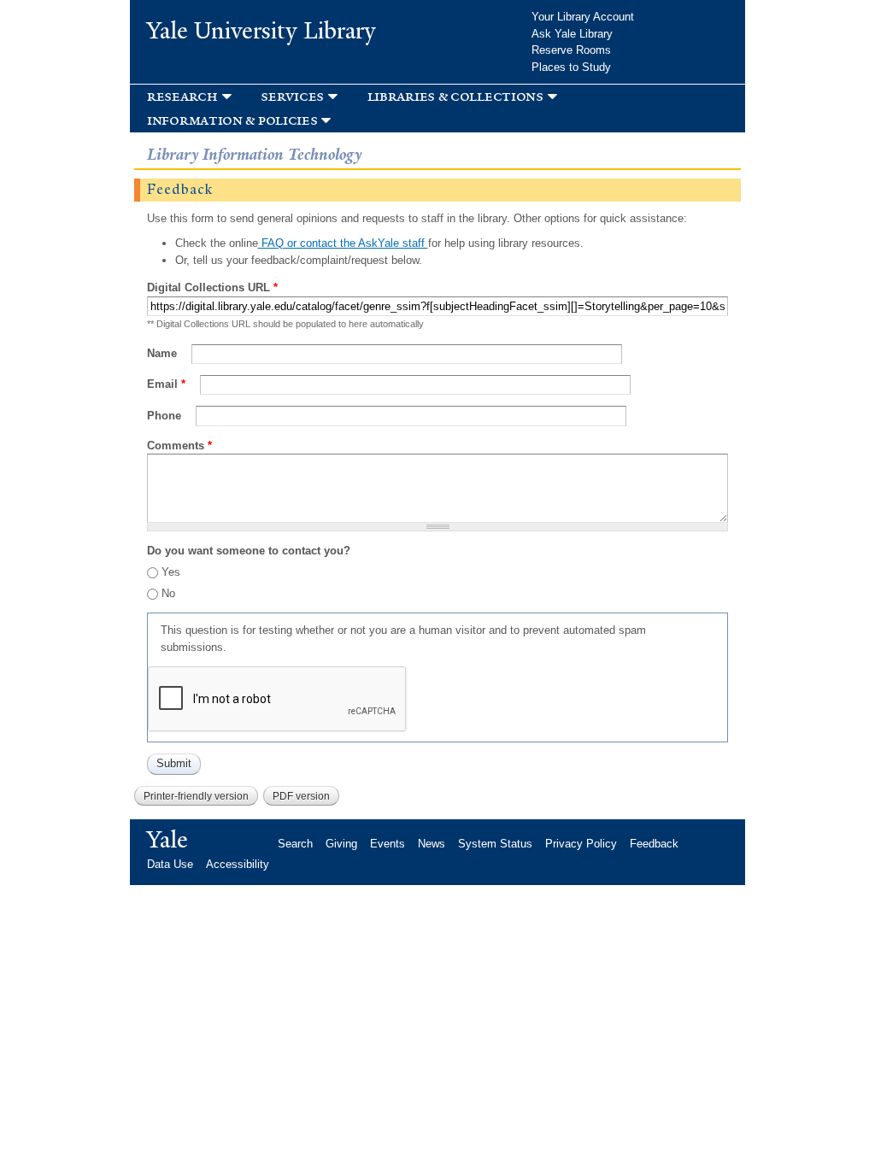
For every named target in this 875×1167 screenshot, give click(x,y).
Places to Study (571, 67)
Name (163, 353)
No (168, 593)
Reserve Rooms (571, 50)
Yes (170, 572)
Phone (166, 415)
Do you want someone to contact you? (248, 550)
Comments (179, 445)
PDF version (301, 796)
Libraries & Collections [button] (455, 96)
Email (166, 384)
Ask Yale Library (572, 33)
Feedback (654, 843)
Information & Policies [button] (232, 120)
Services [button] (292, 96)
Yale (167, 839)
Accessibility (237, 864)
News (431, 843)
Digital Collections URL (212, 287)
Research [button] (182, 96)
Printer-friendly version (196, 796)
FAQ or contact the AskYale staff (343, 243)
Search (295, 843)
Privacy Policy (581, 843)
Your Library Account (582, 16)
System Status (495, 843)
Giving (341, 843)
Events (387, 843)
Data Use (170, 864)
